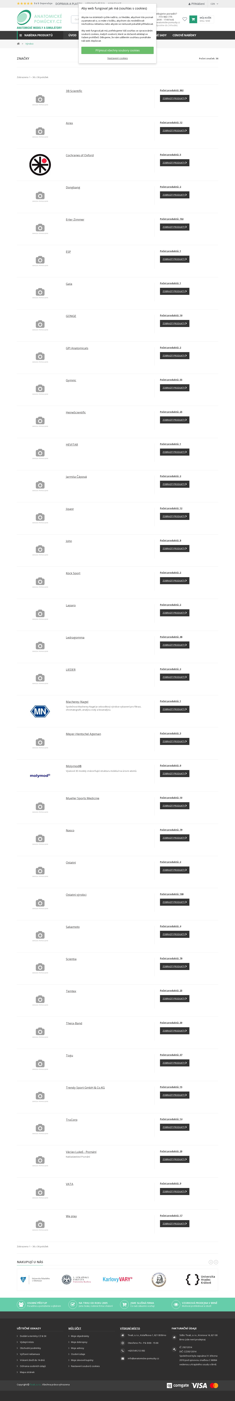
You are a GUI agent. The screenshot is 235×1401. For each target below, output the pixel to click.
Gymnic (71, 380)
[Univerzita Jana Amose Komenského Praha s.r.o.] (158, 1279)
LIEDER (71, 670)
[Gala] (40, 293)
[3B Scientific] (40, 100)
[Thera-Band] (40, 1032)
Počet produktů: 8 (170, 540)
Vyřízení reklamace (29, 1354)
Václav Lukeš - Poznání (81, 1152)
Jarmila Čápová (76, 477)
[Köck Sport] (40, 582)
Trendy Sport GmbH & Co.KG (85, 1087)
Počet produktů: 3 (170, 733)
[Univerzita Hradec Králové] (200, 1279)
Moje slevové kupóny (82, 1360)
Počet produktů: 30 (171, 1022)
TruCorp (71, 1120)
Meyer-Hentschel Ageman (83, 734)
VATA (69, 1184)
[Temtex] (40, 1000)
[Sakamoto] (40, 936)
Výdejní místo (26, 1342)
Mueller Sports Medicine (82, 798)
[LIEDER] (40, 678)
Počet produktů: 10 (171, 797)
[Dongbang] (40, 196)
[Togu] (40, 1064)
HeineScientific (76, 412)
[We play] (40, 1225)
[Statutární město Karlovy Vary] (117, 1279)
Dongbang (73, 187)
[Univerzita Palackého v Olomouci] (35, 1279)
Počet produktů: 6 (170, 765)
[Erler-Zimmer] (40, 228)
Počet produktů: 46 (171, 636)
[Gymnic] (40, 389)
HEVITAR (72, 444)
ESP (68, 252)
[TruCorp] (40, 1129)
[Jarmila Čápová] (40, 486)
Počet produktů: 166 (171, 894)
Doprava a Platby (69, 4)
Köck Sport (73, 573)
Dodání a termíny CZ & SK (32, 1336)
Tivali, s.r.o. (35, 1384)
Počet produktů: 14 (171, 1119)
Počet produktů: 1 (170, 251)
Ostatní (71, 862)
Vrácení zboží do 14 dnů (32, 1360)
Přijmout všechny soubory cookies (117, 50)
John (69, 541)
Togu (69, 1055)
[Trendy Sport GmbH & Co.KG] (40, 1096)
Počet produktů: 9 (170, 1183)
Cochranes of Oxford (80, 155)
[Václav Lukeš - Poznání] (40, 1161)
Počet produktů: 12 (171, 122)
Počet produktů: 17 (171, 1215)
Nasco (70, 830)
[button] (40, 35)
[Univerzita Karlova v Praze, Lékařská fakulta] (76, 1279)
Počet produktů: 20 (171, 1151)
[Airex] (40, 132)
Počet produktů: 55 (171, 379)
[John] (40, 550)
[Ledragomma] (40, 646)
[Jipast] (40, 518)
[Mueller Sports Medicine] (40, 807)
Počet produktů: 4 (170, 926)
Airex (69, 123)
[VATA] (40, 1193)
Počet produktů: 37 (171, 1054)
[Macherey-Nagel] (40, 711)
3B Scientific (74, 91)
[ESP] (40, 261)
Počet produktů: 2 (170, 186)
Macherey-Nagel (77, 702)
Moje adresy (77, 1348)
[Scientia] (40, 968)
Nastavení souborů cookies (85, 1366)
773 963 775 (165, 16)
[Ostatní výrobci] (40, 904)
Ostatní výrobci (76, 895)
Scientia (71, 959)
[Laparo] (40, 614)
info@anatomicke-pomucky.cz (165, 22)
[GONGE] (40, 325)
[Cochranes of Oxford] (40, 164)
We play (71, 1216)
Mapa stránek (27, 1372)
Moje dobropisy (79, 1342)
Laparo (71, 605)
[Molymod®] (40, 775)
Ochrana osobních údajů (32, 1366)
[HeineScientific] (40, 421)
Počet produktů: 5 (170, 154)
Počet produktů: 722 (171, 218)
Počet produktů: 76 (171, 958)
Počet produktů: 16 (171, 315)
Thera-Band (74, 1023)
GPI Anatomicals (77, 348)
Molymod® (74, 766)
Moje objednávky (80, 1336)
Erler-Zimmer (75, 219)
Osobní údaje (78, 1354)
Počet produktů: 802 (171, 90)
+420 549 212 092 (136, 1350)
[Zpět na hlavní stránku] (18, 43)
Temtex (71, 991)
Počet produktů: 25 (171, 411)
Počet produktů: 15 (171, 1086)
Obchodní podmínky (30, 1348)
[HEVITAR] (40, 453)
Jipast (70, 509)
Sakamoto (73, 927)
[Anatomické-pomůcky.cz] (39, 19)
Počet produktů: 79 (171, 829)
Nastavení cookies (117, 58)
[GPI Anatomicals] (40, 357)
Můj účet (74, 1328)
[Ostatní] (40, 871)
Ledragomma (75, 637)
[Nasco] (40, 839)
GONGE (71, 316)
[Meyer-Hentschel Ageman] (40, 743)
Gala (69, 284)
